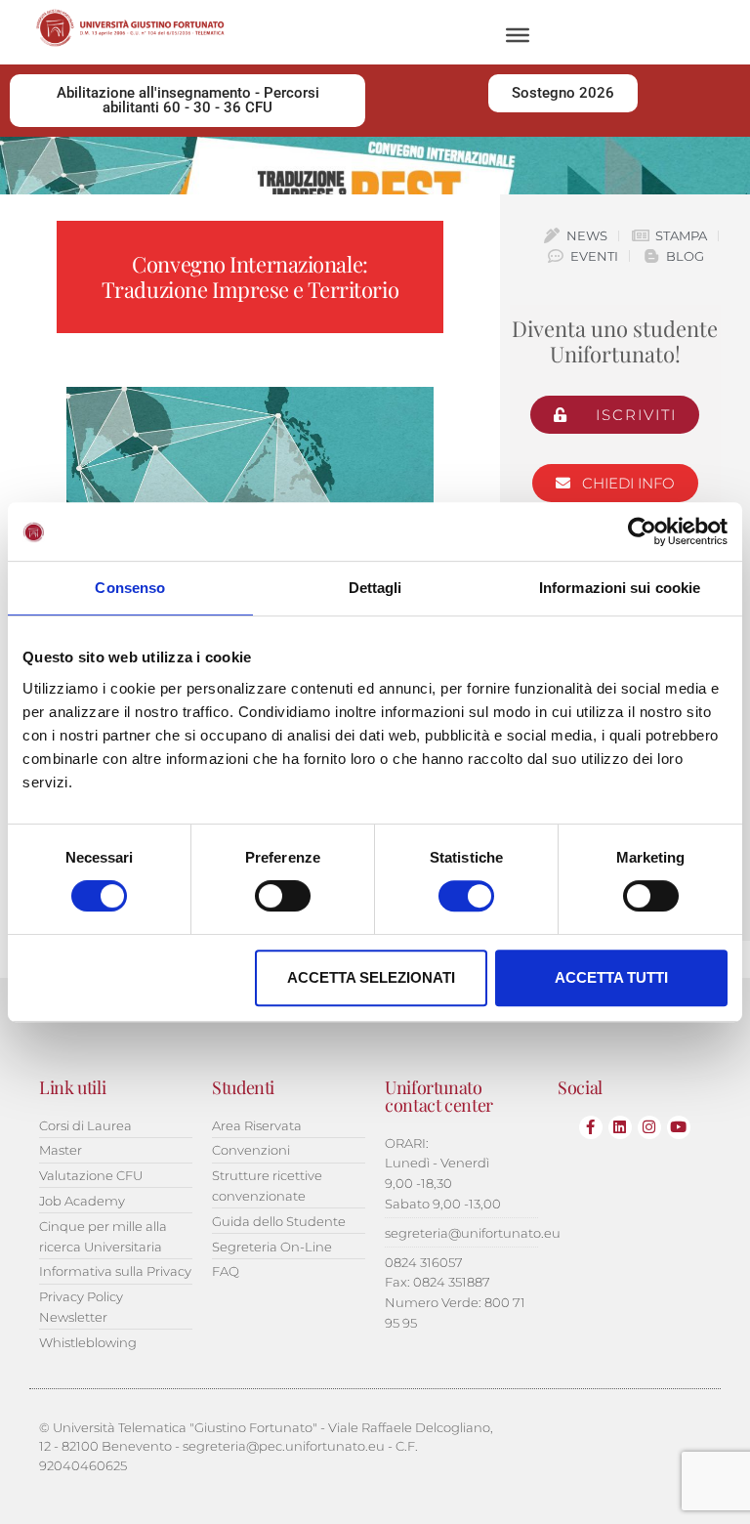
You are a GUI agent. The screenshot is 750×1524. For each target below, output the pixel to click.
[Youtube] (678, 1127)
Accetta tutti (611, 977)
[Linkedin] (620, 1127)
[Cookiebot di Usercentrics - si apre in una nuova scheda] (642, 531)
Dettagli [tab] (375, 587)
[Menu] (517, 35)
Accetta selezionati (371, 977)
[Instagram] (649, 1127)
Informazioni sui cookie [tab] (619, 587)
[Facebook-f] (591, 1127)
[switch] (283, 895)
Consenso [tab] (130, 587)
